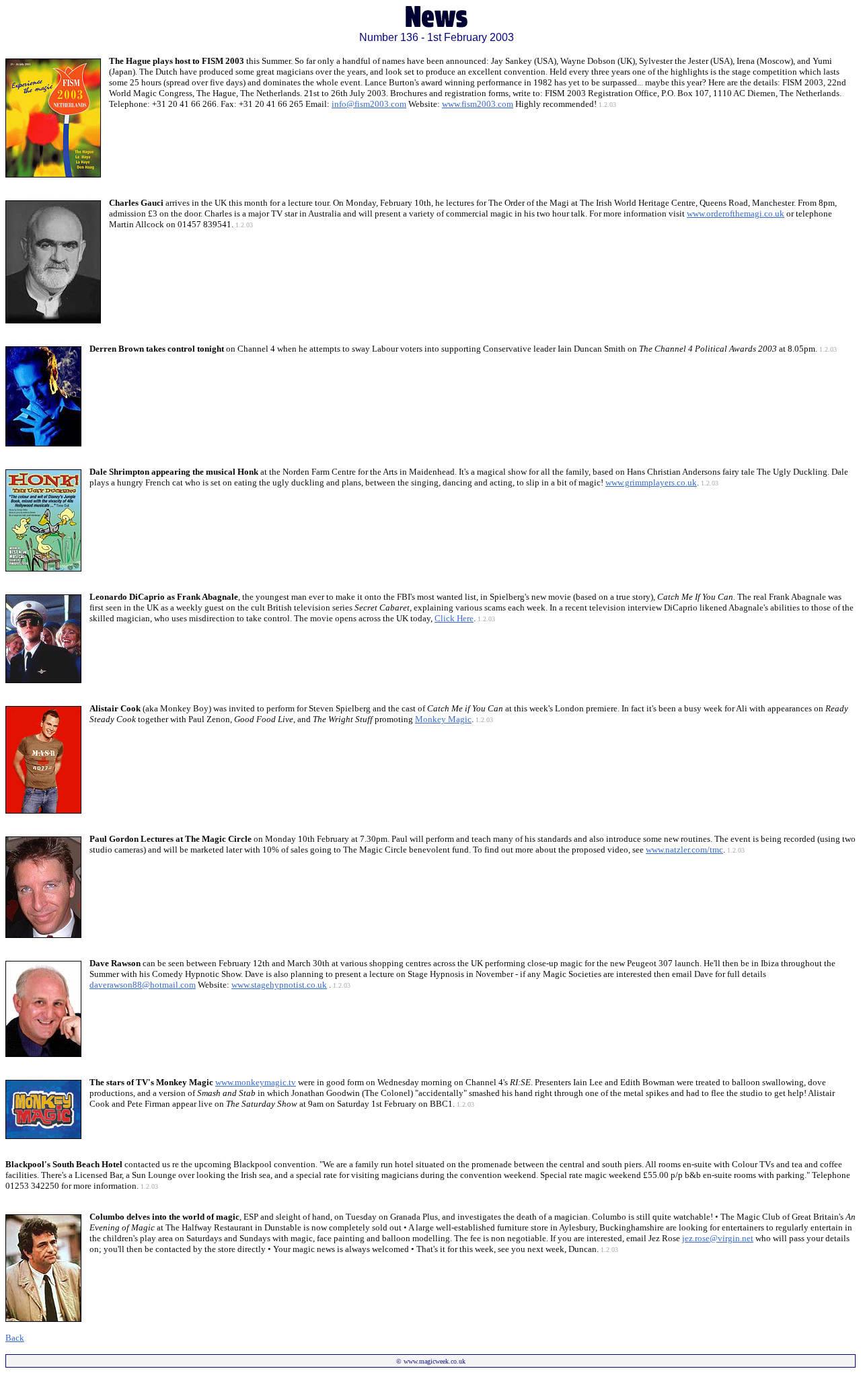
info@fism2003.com (369, 104)
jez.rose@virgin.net (717, 1238)
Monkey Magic (443, 719)
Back (14, 1338)
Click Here (454, 618)
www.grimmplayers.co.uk (651, 482)
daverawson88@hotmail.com (142, 985)
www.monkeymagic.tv (255, 1082)
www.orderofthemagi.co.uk (735, 213)
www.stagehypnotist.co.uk (279, 985)
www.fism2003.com (477, 104)
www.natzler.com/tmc (684, 850)
